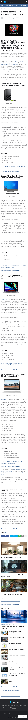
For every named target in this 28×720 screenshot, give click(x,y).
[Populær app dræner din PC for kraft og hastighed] (14, 566)
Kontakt (15, 716)
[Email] (22, 536)
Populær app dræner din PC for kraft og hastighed (13, 576)
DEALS (2, 5)
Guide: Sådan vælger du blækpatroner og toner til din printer (17, 662)
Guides (5, 8)
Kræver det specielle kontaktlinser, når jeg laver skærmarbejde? (17, 656)
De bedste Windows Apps (15, 643)
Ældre (24, 598)
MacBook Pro (4, 299)
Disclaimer (17, 717)
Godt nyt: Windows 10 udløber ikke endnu (17, 680)
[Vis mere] (25, 536)
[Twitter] (14, 536)
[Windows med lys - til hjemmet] (14, 548)
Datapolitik (10, 717)
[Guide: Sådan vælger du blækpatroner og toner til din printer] (4, 663)
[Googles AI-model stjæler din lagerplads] (4, 633)
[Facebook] (5, 536)
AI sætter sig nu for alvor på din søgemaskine (16, 638)
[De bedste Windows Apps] (4, 645)
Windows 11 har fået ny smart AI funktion (12, 627)
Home (6, 716)
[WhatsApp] (19, 536)
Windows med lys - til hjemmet (11, 557)
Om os (10, 716)
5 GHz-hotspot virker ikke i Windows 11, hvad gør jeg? (17, 674)
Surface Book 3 (4, 399)
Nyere (3, 598)
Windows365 (7, 713)
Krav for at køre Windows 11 (12, 5)
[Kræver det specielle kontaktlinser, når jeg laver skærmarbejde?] (4, 657)
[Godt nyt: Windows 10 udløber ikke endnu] (4, 681)
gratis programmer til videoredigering (9, 64)
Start (2, 8)
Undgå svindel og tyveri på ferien (12, 594)
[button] (1, 2)
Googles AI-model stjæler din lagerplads (16, 632)
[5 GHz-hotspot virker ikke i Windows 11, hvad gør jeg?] (4, 675)
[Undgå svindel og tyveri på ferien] (14, 585)
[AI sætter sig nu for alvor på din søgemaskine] (4, 639)
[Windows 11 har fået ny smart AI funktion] (14, 616)
